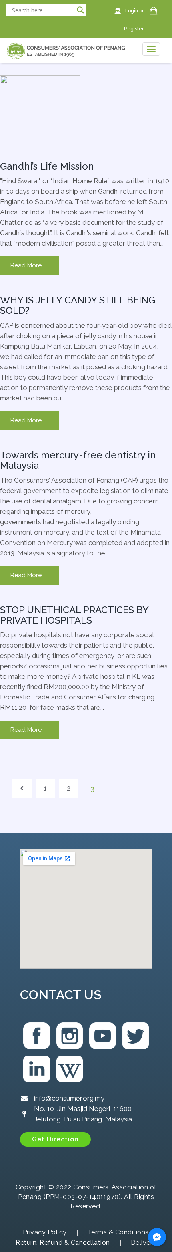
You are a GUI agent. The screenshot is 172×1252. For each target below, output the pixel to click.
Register (134, 29)
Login (132, 11)
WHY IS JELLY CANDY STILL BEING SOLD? (77, 305)
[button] (55, 1139)
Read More (26, 265)
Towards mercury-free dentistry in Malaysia (78, 460)
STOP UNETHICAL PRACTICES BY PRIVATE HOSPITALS (74, 615)
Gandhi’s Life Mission (47, 166)
